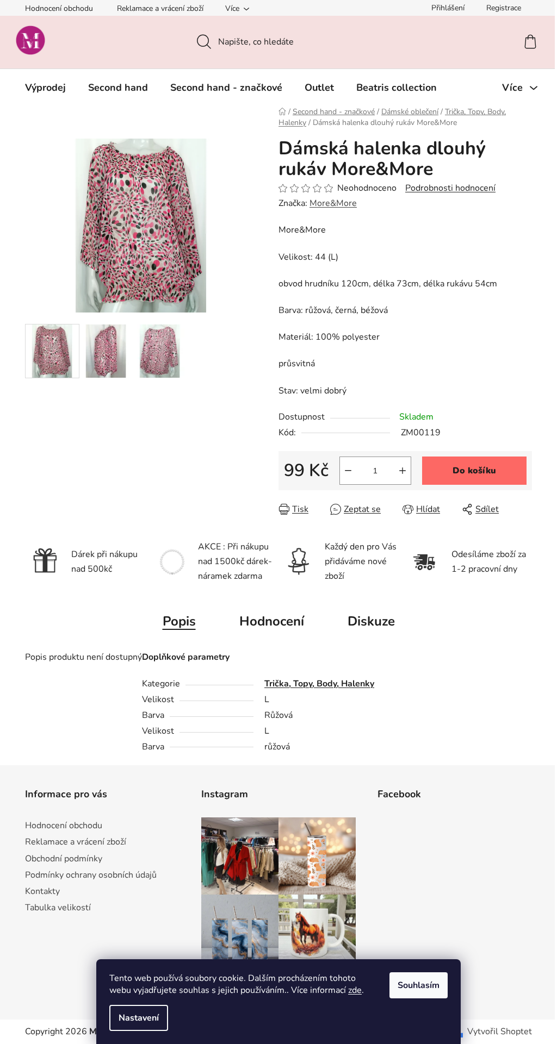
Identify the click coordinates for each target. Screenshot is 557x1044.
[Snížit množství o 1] (348, 470)
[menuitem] (45, 87)
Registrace (503, 8)
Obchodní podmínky (63, 859)
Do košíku (474, 471)
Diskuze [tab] (371, 621)
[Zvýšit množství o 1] (402, 470)
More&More (333, 203)
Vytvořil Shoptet (499, 1031)
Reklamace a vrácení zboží (160, 8)
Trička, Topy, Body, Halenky (319, 684)
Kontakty (42, 891)
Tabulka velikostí (58, 908)
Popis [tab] (179, 621)
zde (355, 990)
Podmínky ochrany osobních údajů (91, 875)
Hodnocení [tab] (271, 621)
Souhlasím (419, 985)
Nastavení (139, 1018)
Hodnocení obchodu (59, 8)
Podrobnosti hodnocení (450, 188)
